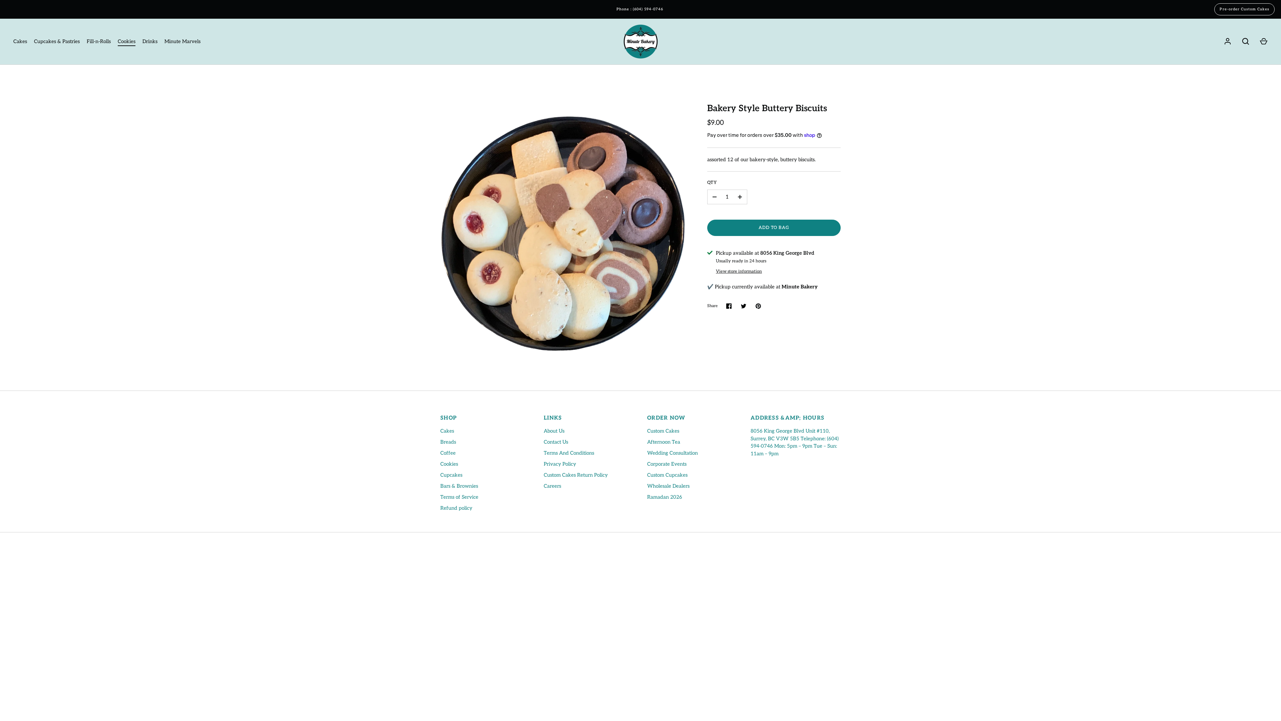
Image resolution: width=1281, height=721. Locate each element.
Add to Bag (774, 227)
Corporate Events (667, 464)
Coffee (448, 453)
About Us (554, 431)
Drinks (149, 41)
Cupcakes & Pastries (57, 41)
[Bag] (1263, 41)
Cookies (126, 41)
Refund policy (456, 508)
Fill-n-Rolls (99, 41)
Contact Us (556, 442)
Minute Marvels (182, 41)
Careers (552, 486)
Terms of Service (459, 497)
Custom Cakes (663, 431)
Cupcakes (451, 475)
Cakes (20, 41)
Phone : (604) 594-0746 (640, 9)
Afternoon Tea (663, 442)
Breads (448, 442)
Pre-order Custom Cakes (1244, 9)
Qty (712, 182)
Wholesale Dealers (668, 486)
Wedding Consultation (672, 453)
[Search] (1245, 41)
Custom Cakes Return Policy (576, 475)
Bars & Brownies (459, 486)
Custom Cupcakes (667, 475)
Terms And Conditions (569, 453)
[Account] (1227, 41)
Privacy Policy (560, 464)
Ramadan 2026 (664, 497)
